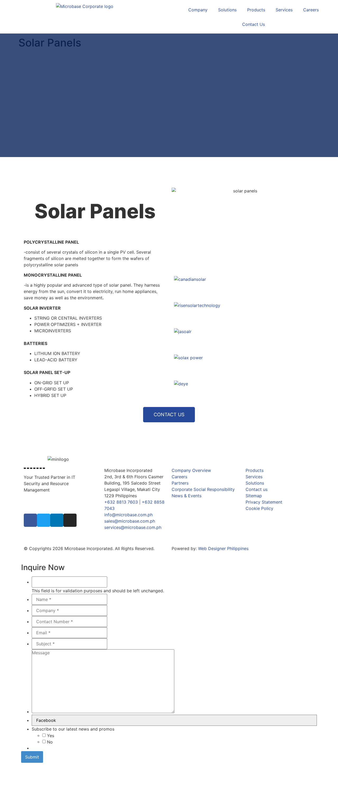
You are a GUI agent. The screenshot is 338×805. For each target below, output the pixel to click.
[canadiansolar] (243, 287)
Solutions (227, 9)
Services (284, 9)
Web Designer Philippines (223, 548)
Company (198, 9)
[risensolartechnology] (243, 313)
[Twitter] (43, 520)
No (50, 742)
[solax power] (243, 365)
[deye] (243, 391)
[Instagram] (70, 520)
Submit (32, 757)
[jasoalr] (243, 339)
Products (256, 9)
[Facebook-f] (30, 520)
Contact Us (253, 24)
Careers (311, 9)
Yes (50, 735)
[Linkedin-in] (56, 520)
